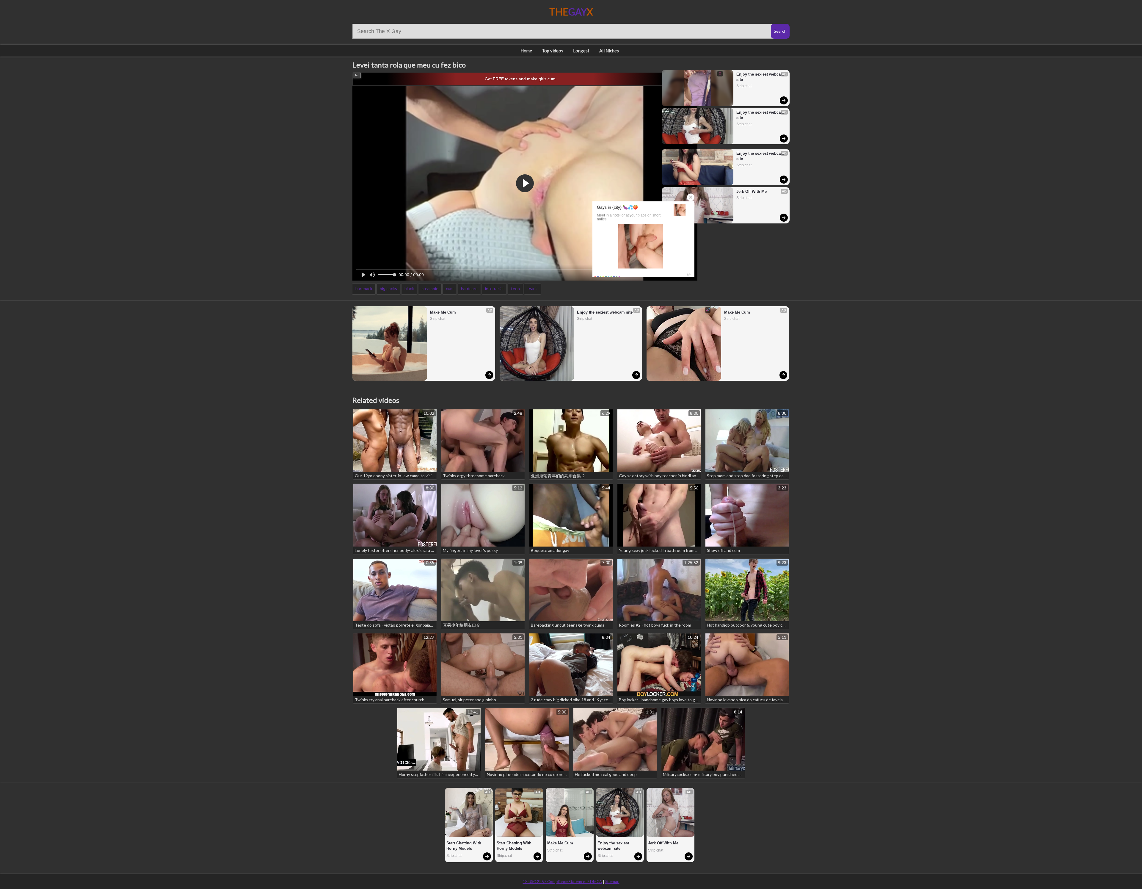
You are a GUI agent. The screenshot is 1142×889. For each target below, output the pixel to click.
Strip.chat (744, 86)
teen (515, 288)
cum (450, 288)
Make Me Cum (443, 312)
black (409, 288)
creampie (429, 288)
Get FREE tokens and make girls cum (520, 78)
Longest (581, 50)
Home (526, 50)
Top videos (552, 50)
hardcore (469, 288)
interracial (494, 288)
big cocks (388, 288)
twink (532, 288)
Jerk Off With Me (751, 191)
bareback (363, 288)
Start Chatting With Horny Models (464, 846)
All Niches (609, 50)
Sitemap (612, 881)
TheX (571, 12)
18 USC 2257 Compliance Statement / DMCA (562, 881)
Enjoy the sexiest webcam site (760, 77)
